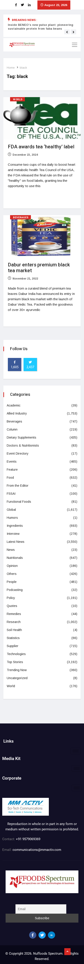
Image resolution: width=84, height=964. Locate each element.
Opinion (12, 566)
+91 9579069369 (28, 839)
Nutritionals (15, 558)
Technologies (16, 654)
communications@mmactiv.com (36, 850)
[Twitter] (42, 935)
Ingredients (15, 525)
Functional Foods (19, 501)
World (18, 99)
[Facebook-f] (32, 935)
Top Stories (15, 662)
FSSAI (11, 493)
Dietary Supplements (21, 437)
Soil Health (14, 630)
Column (12, 429)
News (11, 549)
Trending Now (17, 670)
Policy (11, 598)
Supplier (12, 646)
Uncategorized (17, 678)
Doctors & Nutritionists (23, 445)
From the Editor (17, 485)
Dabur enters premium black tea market (39, 267)
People (12, 582)
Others (12, 574)
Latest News (15, 541)
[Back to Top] (67, 951)
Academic (13, 405)
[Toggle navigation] (75, 45)
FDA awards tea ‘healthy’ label (41, 146)
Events (12, 461)
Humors (12, 517)
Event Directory (17, 453)
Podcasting (15, 590)
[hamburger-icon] (76, 751)
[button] (67, 32)
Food (10, 477)
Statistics (13, 638)
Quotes (12, 606)
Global (11, 509)
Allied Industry (17, 413)
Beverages (21, 217)
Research (14, 622)
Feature (12, 469)
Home (11, 67)
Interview (13, 533)
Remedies (14, 614)
